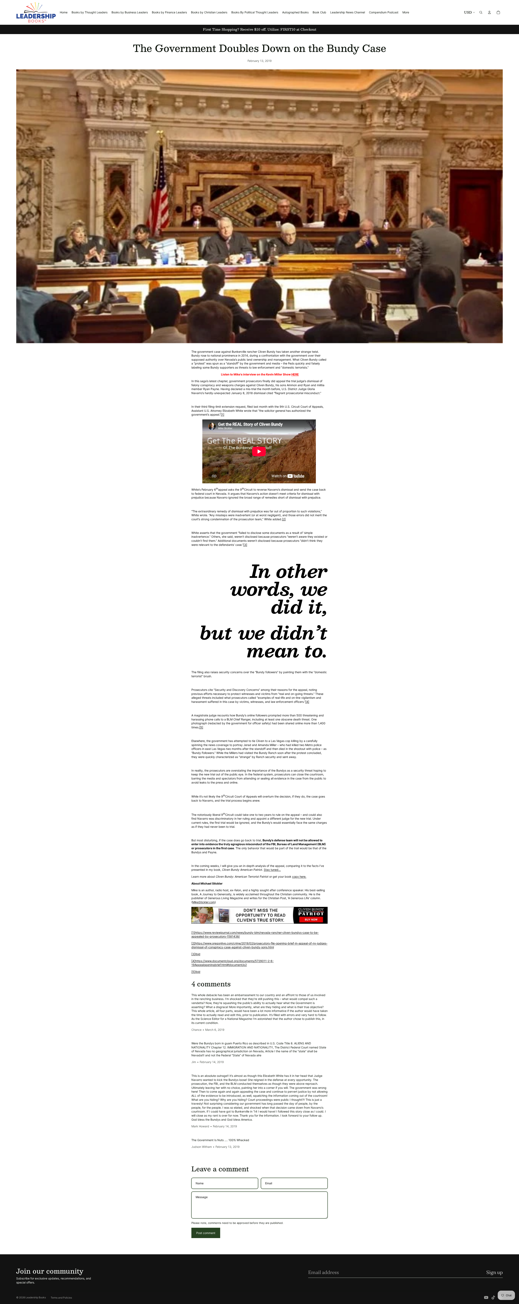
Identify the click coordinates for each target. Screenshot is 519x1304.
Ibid (197, 954)
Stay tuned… (272, 869)
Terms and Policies (61, 1297)
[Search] (480, 12)
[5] (201, 727)
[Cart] (498, 12)
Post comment (205, 1233)
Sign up (494, 1272)
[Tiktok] (493, 1297)
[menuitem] (405, 12)
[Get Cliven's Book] (259, 915)
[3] (245, 544)
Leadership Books (36, 1297)
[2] (284, 519)
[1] (222, 414)
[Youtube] (486, 1297)
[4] (307, 701)
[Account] (489, 12)
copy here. (299, 876)
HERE (295, 374)
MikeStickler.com (203, 902)
